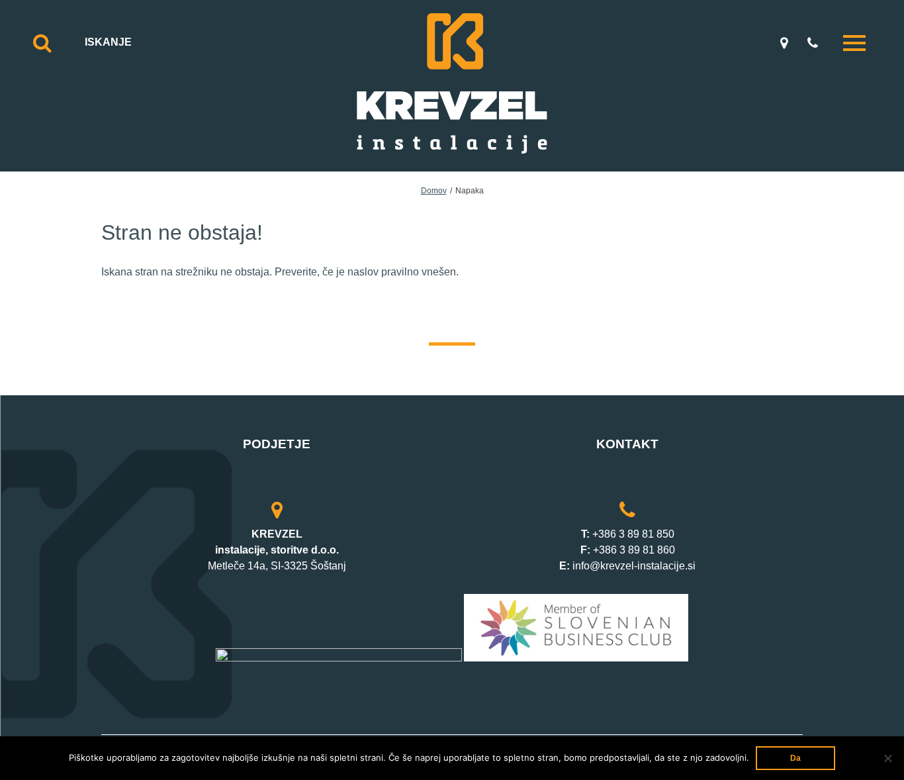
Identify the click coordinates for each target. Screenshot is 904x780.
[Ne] (887, 758)
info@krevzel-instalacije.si (634, 565)
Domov (434, 190)
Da (795, 758)
